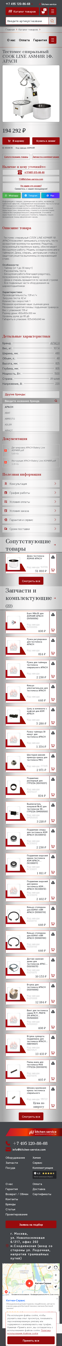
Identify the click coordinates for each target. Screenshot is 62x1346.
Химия (37, 1157)
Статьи (10, 1209)
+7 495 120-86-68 (18, 4)
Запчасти (12, 1162)
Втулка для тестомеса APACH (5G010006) (36, 987)
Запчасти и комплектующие (46, 156)
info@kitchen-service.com (29, 1149)
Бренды (11, 1204)
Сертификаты (42, 1194)
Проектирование (17, 1214)
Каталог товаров (28, 29)
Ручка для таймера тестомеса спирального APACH (37, 665)
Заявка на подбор (31, 1224)
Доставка (39, 1188)
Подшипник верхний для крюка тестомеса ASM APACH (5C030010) (37, 885)
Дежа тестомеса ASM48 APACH (35, 557)
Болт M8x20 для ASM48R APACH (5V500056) (35, 616)
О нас (11, 40)
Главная (10, 29)
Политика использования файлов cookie (29, 1332)
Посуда (10, 1167)
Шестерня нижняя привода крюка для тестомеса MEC (37, 757)
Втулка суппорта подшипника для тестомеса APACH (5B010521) (36, 1040)
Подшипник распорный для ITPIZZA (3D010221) (37, 781)
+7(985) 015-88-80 (34, 172)
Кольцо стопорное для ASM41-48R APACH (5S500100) (36, 935)
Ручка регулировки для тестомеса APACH (37, 642)
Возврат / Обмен (17, 1194)
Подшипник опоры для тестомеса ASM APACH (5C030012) (37, 832)
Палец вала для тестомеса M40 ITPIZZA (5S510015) (37, 1065)
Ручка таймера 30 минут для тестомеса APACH (36, 734)
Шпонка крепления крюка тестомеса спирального (36, 1090)
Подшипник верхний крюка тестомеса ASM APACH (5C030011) (37, 859)
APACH (9, 407)
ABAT (7, 412)
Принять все (31, 1340)
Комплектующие (43, 1167)
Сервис (37, 1162)
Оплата (24, 40)
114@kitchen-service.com (31, 179)
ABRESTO (10, 418)
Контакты (12, 1199)
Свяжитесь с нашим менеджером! (31, 187)
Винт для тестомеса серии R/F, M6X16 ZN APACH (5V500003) (37, 1014)
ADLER (8, 424)
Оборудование (15, 1157)
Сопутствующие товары (16, 156)
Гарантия (40, 40)
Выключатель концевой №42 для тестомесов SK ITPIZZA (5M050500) (37, 807)
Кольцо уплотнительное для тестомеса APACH (37, 688)
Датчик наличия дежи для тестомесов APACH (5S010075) (37, 962)
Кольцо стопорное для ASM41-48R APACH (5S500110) (36, 910)
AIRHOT (9, 430)
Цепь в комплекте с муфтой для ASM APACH (37, 711)
